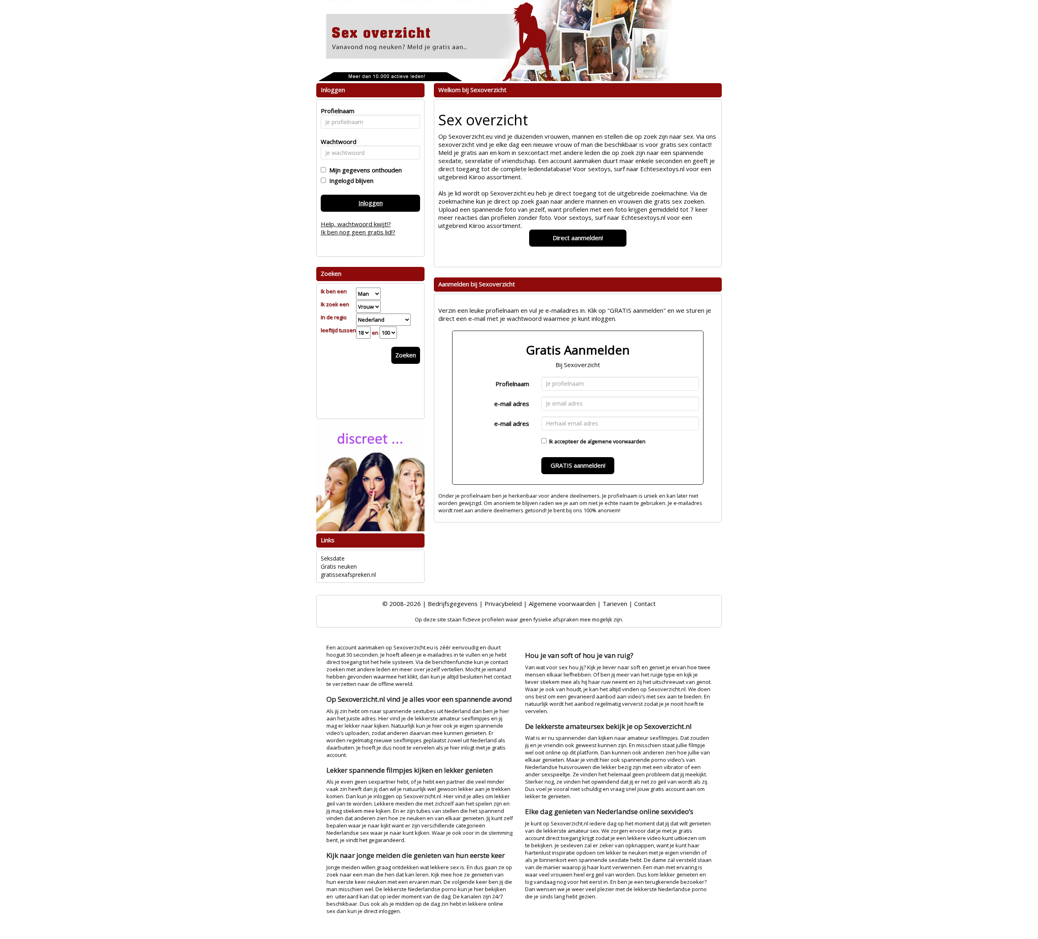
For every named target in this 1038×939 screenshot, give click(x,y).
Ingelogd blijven (349, 180)
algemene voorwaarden (617, 441)
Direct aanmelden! (578, 238)
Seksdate (333, 558)
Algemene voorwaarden (562, 603)
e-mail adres (511, 404)
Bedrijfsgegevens (453, 603)
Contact (645, 603)
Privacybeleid (503, 603)
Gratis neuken (339, 566)
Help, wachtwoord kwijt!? (356, 224)
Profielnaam (512, 384)
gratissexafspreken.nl (348, 574)
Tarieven (615, 603)
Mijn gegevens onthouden (364, 170)
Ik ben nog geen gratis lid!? (358, 232)
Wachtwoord (336, 142)
